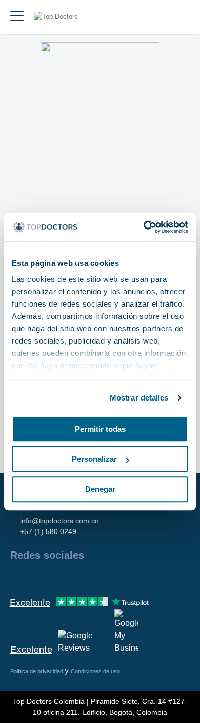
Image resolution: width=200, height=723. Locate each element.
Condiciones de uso (95, 671)
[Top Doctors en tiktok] (110, 577)
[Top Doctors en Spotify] (129, 577)
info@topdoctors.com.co (59, 521)
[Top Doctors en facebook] (17, 577)
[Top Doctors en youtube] (91, 577)
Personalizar (94, 458)
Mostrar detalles (139, 397)
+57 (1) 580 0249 (48, 531)
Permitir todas (100, 429)
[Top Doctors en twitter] (73, 577)
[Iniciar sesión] (180, 17)
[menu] (17, 17)
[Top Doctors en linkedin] (54, 577)
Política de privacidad (37, 671)
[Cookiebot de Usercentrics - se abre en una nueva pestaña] (143, 227)
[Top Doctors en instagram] (36, 577)
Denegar (100, 489)
